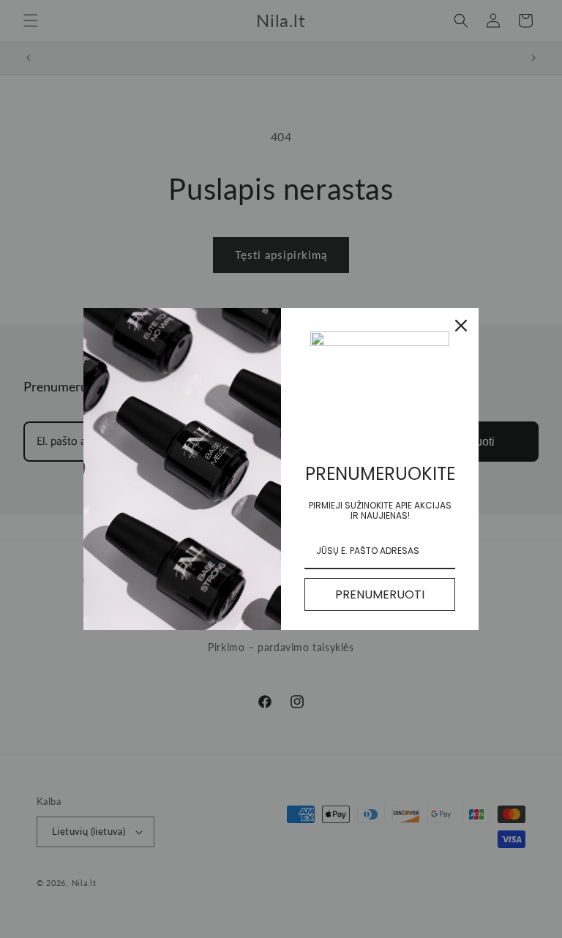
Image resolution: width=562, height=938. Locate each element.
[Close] (461, 325)
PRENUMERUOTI (379, 594)
